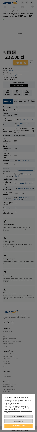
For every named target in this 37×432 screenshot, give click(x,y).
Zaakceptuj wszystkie (18, 425)
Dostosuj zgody (18, 421)
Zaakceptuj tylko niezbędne (18, 416)
